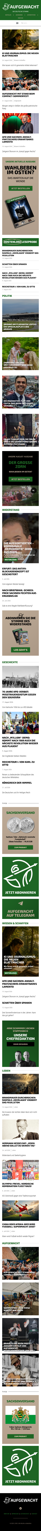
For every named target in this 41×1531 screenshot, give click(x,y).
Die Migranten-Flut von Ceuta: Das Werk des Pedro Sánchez (18, 403)
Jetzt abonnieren (20, 892)
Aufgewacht (17, 101)
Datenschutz (25, 1514)
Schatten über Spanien (14, 264)
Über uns (20, 18)
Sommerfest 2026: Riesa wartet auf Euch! (17, 1309)
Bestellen (8, 15)
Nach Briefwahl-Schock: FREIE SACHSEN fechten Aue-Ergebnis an (19, 593)
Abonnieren (19, 15)
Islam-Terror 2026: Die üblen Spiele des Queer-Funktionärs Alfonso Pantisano (20, 441)
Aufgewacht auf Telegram (21, 913)
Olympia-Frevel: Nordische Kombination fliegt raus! (18, 1184)
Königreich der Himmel (17, 782)
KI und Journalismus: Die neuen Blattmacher (20, 54)
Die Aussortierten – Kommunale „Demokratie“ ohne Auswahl (19, 547)
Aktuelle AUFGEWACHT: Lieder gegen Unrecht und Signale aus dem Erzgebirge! (20, 1381)
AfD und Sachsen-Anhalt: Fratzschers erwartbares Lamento (17, 139)
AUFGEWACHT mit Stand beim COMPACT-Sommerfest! (18, 94)
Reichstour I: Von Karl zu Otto (18, 286)
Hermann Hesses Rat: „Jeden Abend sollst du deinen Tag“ (18, 1144)
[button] (17, 23)
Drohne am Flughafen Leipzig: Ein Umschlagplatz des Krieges (20, 326)
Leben (16, 1107)
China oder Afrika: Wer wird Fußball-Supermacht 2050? (18, 1225)
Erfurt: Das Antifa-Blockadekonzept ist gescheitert (15, 571)
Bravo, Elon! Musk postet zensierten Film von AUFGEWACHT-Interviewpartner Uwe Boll (19, 1347)
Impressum (15, 1514)
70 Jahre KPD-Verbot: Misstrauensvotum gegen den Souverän (19, 694)
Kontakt (34, 1514)
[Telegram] (20, 1508)
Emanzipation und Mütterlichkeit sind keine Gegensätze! (18, 365)
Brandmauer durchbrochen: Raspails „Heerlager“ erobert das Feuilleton (20, 252)
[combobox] (27, 23)
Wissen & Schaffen (19, 60)
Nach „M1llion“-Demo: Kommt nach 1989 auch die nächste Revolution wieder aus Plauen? (19, 275)
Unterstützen (31, 15)
